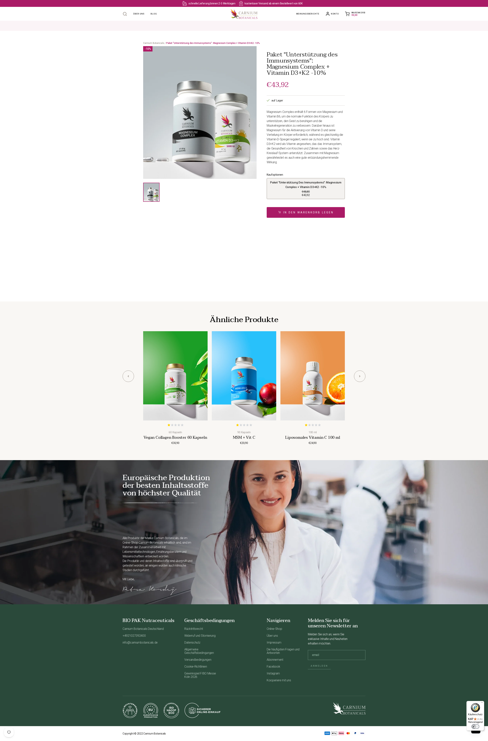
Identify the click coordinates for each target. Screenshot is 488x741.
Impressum (274, 642)
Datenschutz (192, 642)
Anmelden (319, 666)
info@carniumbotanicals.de (140, 642)
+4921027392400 (134, 635)
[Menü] (482, 703)
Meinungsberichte (307, 14)
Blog (154, 14)
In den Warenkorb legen (308, 212)
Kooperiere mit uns (279, 680)
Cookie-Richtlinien (195, 666)
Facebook (273, 666)
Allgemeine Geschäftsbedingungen (199, 651)
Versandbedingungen (197, 659)
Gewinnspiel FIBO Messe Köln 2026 (200, 675)
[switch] (475, 726)
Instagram (273, 673)
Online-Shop (274, 629)
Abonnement (275, 659)
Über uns (138, 14)
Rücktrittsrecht (193, 629)
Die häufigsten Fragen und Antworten (283, 651)
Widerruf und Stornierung (199, 635)
